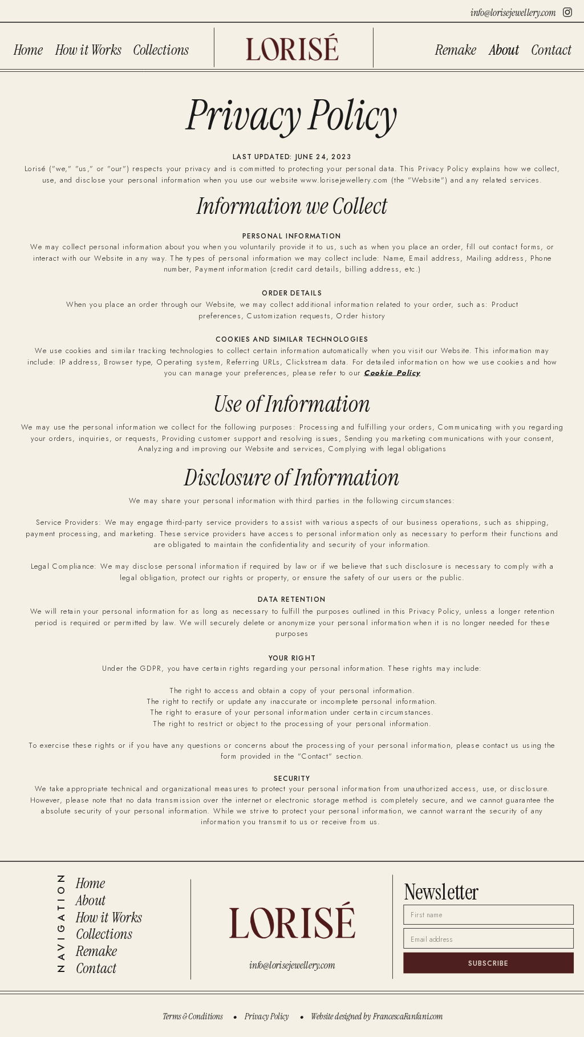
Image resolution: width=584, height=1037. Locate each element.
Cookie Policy (392, 372)
